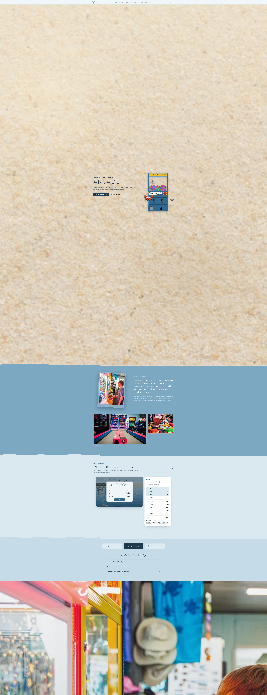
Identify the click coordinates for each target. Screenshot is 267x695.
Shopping (128, 2)
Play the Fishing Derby (101, 194)
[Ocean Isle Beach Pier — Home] (93, 2)
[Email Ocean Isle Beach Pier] (170, 2)
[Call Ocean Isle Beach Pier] (168, 2)
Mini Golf (140, 2)
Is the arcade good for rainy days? (133, 562)
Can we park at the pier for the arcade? (133, 572)
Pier (112, 2)
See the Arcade (115, 194)
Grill (116, 2)
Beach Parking (149, 2)
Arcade (135, 2)
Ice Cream (121, 2)
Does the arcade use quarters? (133, 567)
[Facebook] (172, 2)
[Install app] (174, 2)
